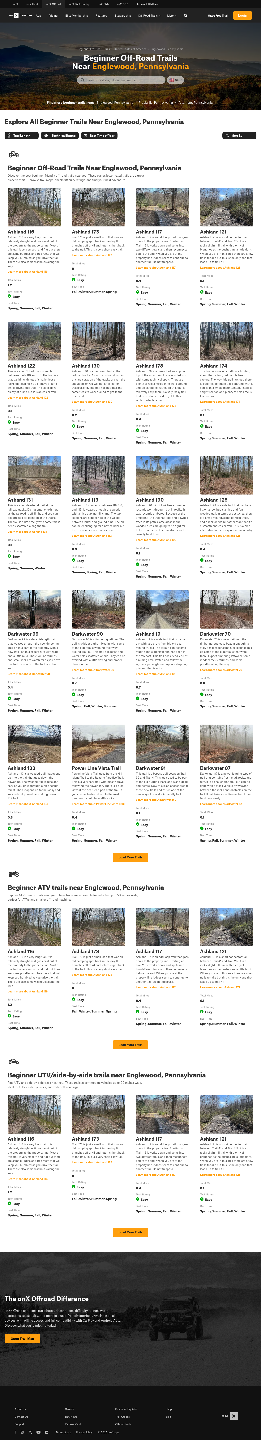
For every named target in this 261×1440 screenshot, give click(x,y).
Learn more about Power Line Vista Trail (98, 784)
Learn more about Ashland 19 (162, 652)
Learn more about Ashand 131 (34, 518)
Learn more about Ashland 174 (227, 384)
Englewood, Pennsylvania (114, 102)
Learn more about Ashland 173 (98, 250)
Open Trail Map (22, 1338)
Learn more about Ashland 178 (162, 384)
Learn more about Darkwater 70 (227, 652)
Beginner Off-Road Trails (94, 49)
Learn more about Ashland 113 (98, 518)
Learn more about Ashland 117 (162, 250)
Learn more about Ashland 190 (162, 518)
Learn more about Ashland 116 (34, 250)
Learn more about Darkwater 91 (162, 784)
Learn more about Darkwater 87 (227, 784)
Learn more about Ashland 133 (34, 784)
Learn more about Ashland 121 (227, 250)
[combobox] (124, 80)
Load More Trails (130, 857)
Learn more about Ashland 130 (98, 384)
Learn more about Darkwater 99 (34, 652)
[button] (22, 135)
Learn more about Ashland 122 (34, 384)
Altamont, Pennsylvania (195, 102)
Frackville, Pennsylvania (156, 102)
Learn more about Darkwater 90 (98, 652)
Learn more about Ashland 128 (227, 518)
